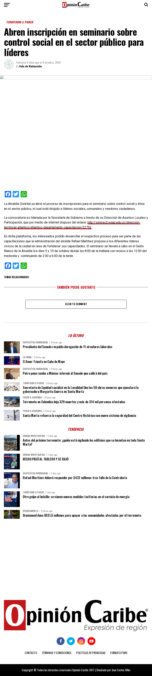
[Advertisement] (76, 552)
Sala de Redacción (30, 66)
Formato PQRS (118, 653)
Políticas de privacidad (90, 653)
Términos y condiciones (56, 653)
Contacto (31, 653)
